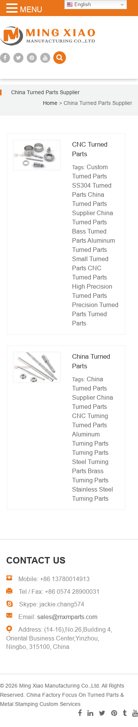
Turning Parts (90, 452)
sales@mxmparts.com (67, 617)
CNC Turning (90, 416)
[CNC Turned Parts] (37, 155)
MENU (31, 9)
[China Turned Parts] (37, 367)
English (82, 4)
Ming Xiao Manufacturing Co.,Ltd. (59, 686)
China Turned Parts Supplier (89, 203)
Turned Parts (89, 425)
